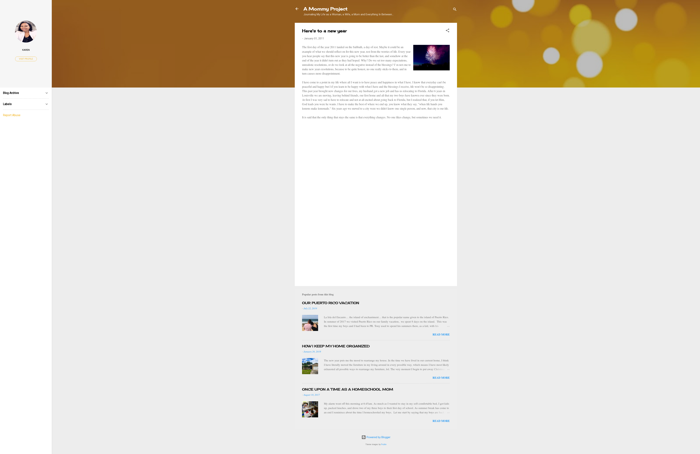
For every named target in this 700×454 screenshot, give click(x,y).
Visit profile (26, 59)
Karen (26, 49)
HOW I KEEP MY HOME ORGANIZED (336, 346)
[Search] (455, 9)
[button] (447, 31)
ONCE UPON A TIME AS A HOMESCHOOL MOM (347, 389)
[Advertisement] (376, 252)
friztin (383, 444)
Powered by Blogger (378, 437)
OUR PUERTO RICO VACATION (330, 303)
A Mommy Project (325, 8)
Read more (441, 334)
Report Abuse (11, 115)
